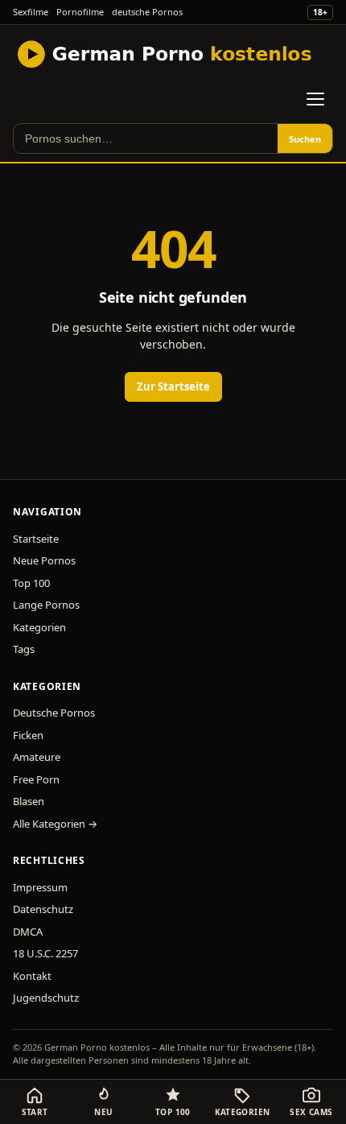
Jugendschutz (46, 997)
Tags (24, 649)
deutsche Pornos (147, 12)
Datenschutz (43, 909)
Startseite (36, 538)
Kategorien (39, 627)
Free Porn (36, 779)
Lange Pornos (46, 604)
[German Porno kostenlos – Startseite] (167, 54)
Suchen (305, 139)
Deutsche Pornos (54, 712)
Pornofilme (80, 12)
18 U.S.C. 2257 (45, 953)
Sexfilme (30, 12)
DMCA (28, 931)
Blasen (28, 801)
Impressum (40, 887)
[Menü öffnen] (315, 99)
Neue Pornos (44, 560)
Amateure (36, 757)
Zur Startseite (173, 386)
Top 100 (31, 583)
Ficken (28, 735)
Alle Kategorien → (55, 823)
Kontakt (32, 976)
